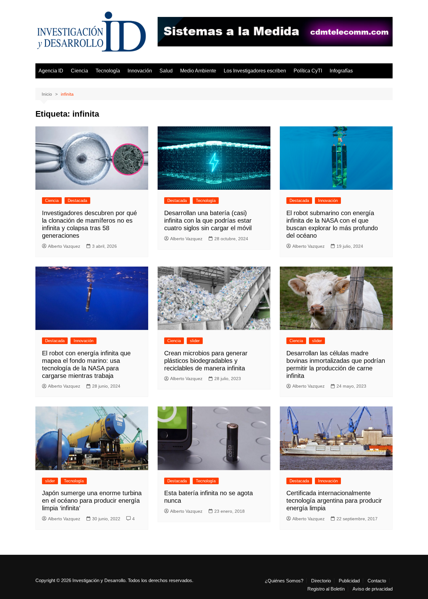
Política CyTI (308, 70)
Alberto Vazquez (64, 246)
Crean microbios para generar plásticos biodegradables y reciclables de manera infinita (206, 361)
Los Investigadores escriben (255, 70)
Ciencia (79, 70)
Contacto (377, 580)
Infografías (341, 70)
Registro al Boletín (326, 588)
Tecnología (108, 70)
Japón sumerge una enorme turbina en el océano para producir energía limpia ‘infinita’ (92, 501)
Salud (166, 70)
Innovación (140, 70)
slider (195, 340)
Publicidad (349, 580)
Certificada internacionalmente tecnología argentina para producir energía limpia (334, 501)
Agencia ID (51, 70)
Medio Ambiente (198, 70)
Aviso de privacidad (372, 588)
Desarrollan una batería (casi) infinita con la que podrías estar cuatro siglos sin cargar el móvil (208, 220)
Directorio (321, 580)
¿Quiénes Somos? (284, 580)
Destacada (77, 200)
